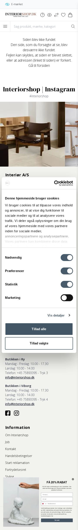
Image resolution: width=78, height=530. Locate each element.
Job (7, 442)
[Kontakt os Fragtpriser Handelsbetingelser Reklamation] (42, 15)
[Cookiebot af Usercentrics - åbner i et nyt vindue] (55, 183)
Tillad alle (39, 329)
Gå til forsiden (39, 65)
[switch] (67, 270)
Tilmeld (57, 520)
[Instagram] (16, 413)
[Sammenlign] (56, 15)
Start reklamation (17, 463)
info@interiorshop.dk (19, 377)
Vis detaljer (56, 315)
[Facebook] (7, 413)
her (52, 516)
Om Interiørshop (16, 435)
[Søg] (73, 26)
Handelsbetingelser (18, 456)
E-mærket (17, 4)
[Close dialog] (73, 479)
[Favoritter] (63, 15)
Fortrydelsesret (15, 470)
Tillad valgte (39, 343)
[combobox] (44, 503)
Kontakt (10, 449)
